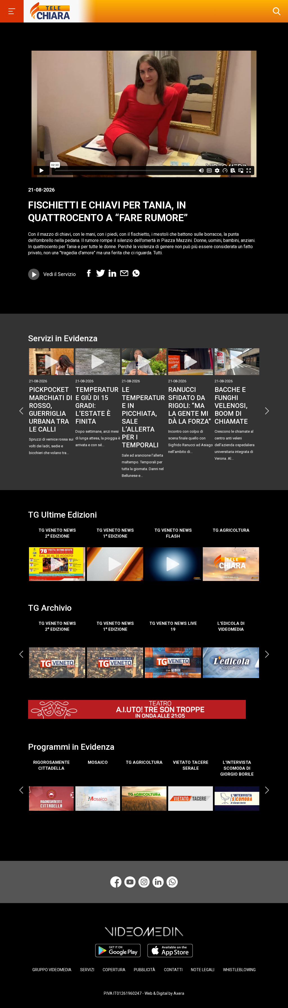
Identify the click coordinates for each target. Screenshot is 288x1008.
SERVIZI (87, 969)
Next (267, 411)
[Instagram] (144, 882)
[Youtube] (130, 882)
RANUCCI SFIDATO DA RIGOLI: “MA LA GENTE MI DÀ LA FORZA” (189, 405)
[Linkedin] (158, 882)
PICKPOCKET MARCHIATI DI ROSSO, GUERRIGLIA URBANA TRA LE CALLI (50, 409)
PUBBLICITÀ (144, 969)
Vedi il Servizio (59, 274)
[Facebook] (116, 882)
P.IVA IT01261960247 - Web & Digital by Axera (144, 993)
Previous (21, 411)
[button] (275, 11)
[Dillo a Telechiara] (172, 882)
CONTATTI (173, 969)
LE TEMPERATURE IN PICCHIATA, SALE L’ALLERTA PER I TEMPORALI (143, 417)
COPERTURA (114, 969)
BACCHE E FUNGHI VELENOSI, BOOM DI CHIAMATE (231, 405)
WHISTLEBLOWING (239, 969)
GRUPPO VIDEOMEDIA (51, 969)
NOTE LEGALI (202, 969)
